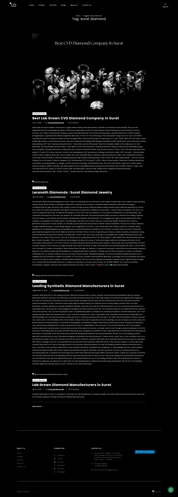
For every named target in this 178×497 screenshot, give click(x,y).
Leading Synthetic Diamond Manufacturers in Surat (78, 286)
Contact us (21, 467)
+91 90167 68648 (100, 464)
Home (78, 16)
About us (20, 463)
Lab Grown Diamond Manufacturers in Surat (71, 384)
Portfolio (20, 460)
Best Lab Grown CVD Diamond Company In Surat (75, 118)
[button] (171, 490)
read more (36, 406)
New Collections (39, 281)
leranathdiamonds (56, 123)
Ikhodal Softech (36, 492)
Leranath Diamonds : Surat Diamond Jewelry (72, 192)
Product (20, 457)
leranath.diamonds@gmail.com (106, 470)
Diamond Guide (39, 114)
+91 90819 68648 (100, 466)
